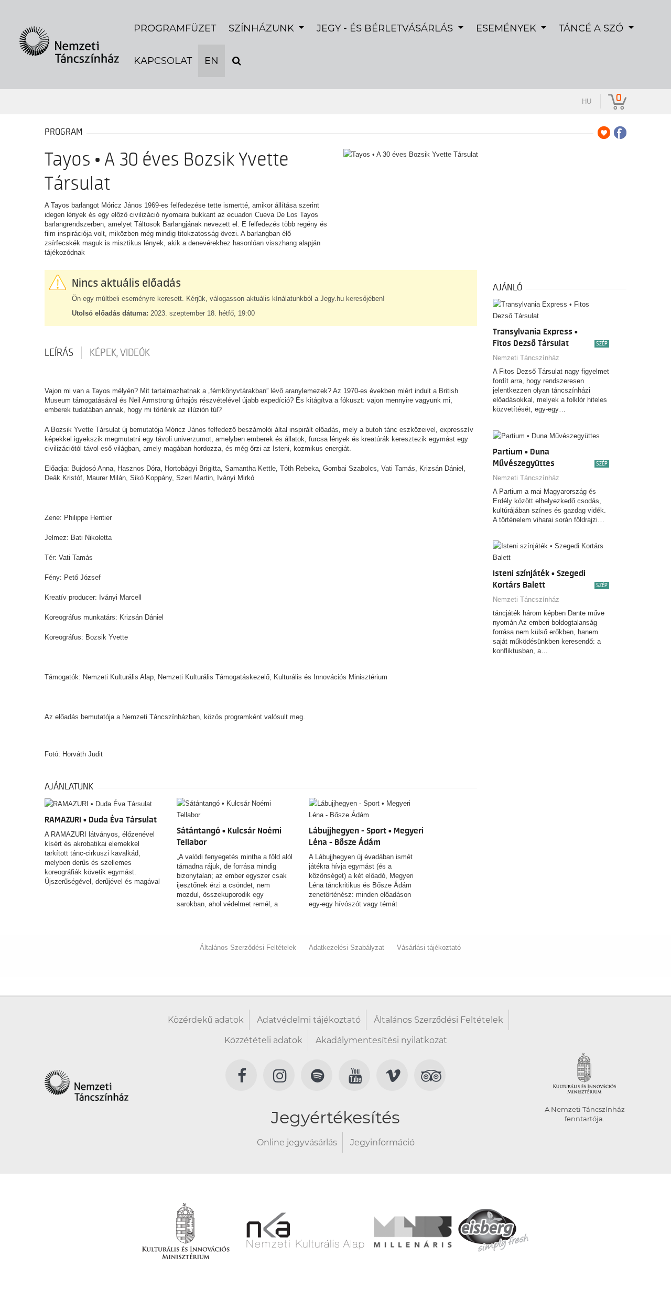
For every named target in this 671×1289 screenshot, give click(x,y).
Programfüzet (175, 28)
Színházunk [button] (263, 28)
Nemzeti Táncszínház (526, 358)
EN (211, 61)
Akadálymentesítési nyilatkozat (381, 1040)
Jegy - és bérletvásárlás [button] (386, 28)
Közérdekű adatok (206, 1020)
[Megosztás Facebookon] (620, 132)
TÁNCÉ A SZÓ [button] (592, 28)
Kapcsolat (163, 61)
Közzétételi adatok (263, 1040)
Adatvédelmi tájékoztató (309, 1020)
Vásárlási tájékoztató (429, 947)
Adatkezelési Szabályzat (346, 947)
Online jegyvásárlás (297, 1142)
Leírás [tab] (59, 353)
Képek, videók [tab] (120, 353)
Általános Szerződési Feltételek (248, 947)
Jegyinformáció (382, 1142)
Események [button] (507, 28)
